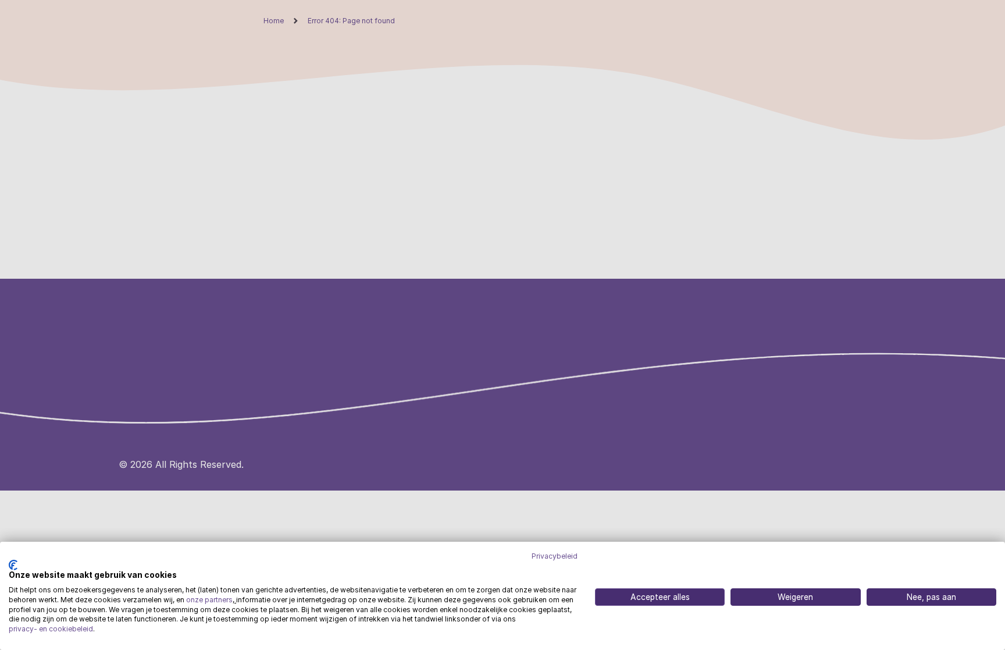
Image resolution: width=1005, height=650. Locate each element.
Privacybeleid (555, 556)
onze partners (209, 599)
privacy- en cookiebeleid (51, 628)
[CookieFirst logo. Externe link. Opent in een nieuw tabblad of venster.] (13, 565)
